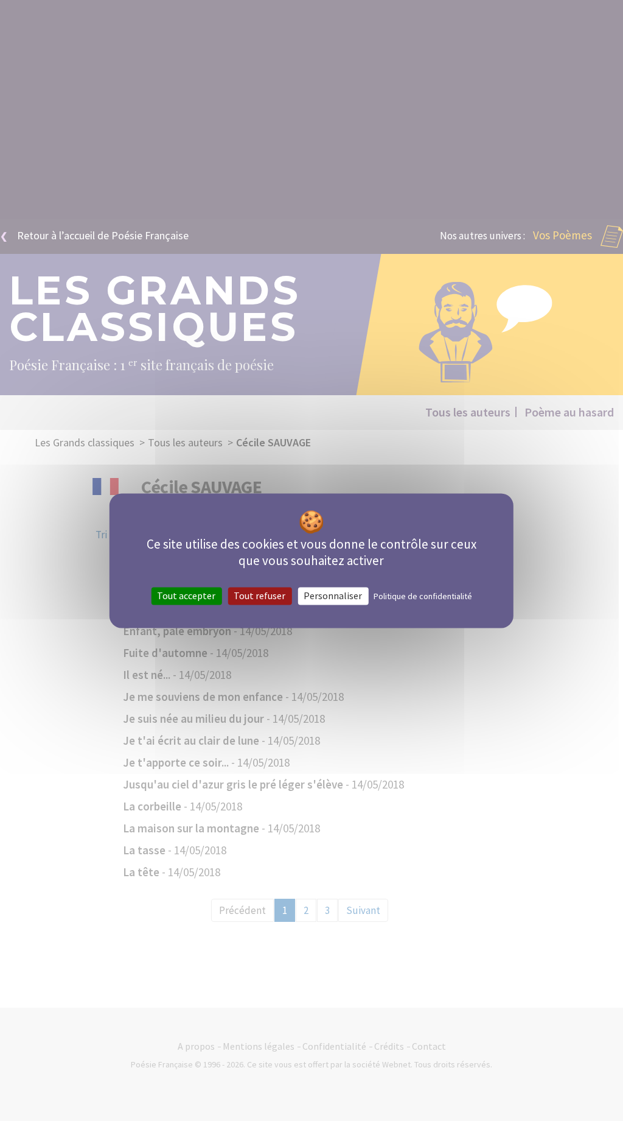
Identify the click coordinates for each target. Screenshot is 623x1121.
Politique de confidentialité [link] (423, 596)
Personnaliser (333, 595)
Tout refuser (259, 595)
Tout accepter (186, 595)
